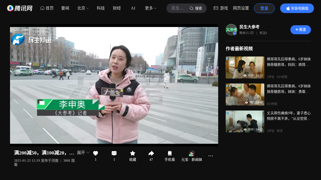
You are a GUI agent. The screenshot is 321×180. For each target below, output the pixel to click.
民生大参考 (249, 27)
